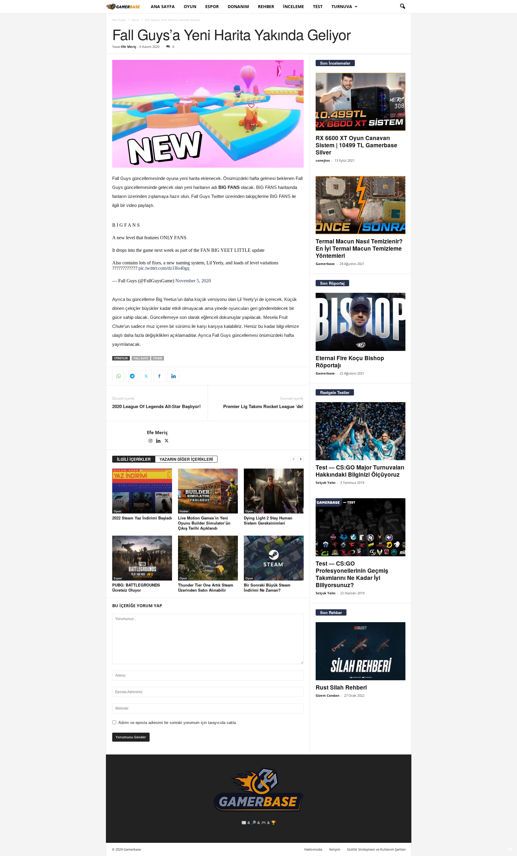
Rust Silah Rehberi (341, 687)
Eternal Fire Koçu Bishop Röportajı (350, 361)
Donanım (238, 6)
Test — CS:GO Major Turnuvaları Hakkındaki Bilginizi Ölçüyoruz (360, 470)
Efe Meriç (128, 46)
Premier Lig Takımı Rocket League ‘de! (263, 406)
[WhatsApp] (118, 376)
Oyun (190, 6)
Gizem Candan (327, 695)
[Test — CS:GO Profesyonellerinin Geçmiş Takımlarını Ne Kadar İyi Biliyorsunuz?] (360, 527)
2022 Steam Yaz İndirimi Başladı (142, 518)
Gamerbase (325, 263)
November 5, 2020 (193, 280)
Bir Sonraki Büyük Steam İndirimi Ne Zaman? (267, 587)
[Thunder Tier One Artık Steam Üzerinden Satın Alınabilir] (208, 558)
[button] (402, 6)
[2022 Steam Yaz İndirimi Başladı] (142, 491)
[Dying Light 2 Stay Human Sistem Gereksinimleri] (274, 491)
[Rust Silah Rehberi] (360, 651)
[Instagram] (151, 441)
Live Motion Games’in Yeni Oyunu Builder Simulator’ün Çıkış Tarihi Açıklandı (204, 523)
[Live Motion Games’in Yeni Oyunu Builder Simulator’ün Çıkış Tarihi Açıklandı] (208, 491)
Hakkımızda (313, 849)
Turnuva (342, 6)
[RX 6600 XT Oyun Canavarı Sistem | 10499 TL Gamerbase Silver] (360, 102)
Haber (184, 511)
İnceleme (293, 6)
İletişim (334, 849)
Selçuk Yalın (325, 482)
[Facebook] (159, 376)
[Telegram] (132, 376)
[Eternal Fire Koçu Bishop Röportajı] (360, 322)
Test (318, 6)
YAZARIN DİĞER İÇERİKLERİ (186, 459)
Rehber (266, 6)
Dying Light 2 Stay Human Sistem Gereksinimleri (268, 520)
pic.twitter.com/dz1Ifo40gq (164, 268)
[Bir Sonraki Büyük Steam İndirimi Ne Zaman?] (274, 558)
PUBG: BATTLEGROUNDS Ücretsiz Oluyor (136, 587)
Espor (212, 6)
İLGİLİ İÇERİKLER (133, 459)
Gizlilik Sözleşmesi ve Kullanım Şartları (376, 849)
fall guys (141, 358)
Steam (157, 358)
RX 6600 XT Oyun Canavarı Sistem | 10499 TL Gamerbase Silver (356, 145)
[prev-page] (293, 459)
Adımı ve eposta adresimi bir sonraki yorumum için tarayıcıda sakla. (177, 722)
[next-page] (301, 459)
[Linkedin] (173, 376)
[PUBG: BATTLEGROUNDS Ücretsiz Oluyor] (142, 558)
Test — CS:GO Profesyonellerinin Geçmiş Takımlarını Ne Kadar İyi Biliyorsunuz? (352, 574)
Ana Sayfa (163, 6)
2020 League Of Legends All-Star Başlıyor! (156, 406)
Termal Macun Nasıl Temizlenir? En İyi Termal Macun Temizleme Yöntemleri (359, 248)
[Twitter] (146, 376)
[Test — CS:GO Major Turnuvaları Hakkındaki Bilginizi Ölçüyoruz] (360, 431)
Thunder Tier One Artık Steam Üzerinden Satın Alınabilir (205, 587)
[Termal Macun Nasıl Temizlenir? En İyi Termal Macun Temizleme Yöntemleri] (360, 205)
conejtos (323, 160)
